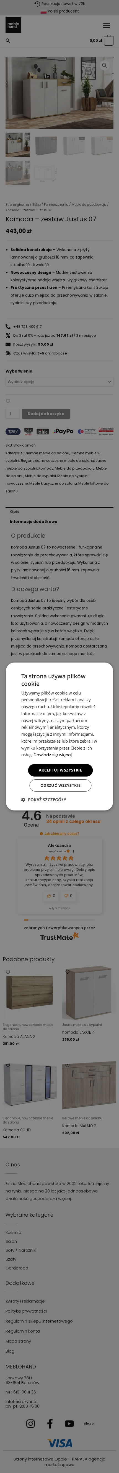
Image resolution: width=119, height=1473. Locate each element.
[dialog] (59, 736)
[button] (43, 799)
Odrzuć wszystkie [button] (60, 785)
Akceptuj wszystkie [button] (60, 770)
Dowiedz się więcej (53, 755)
